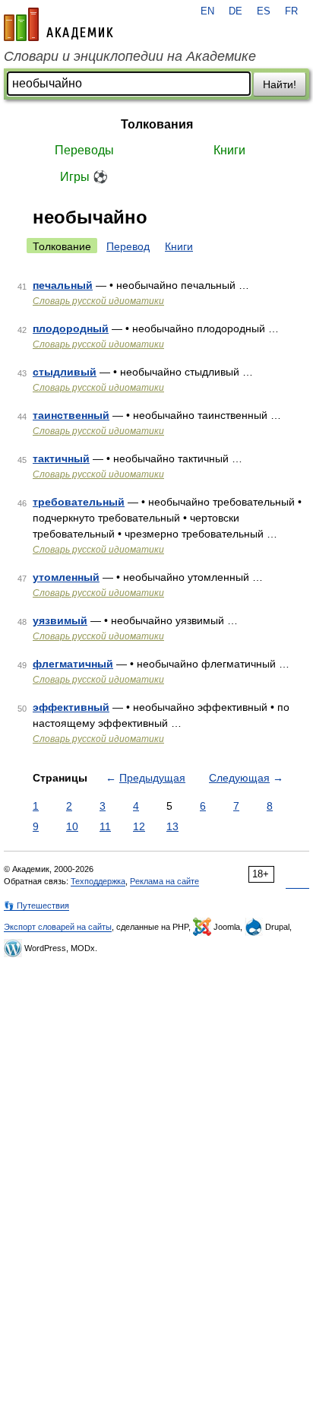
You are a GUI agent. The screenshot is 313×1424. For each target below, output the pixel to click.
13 (172, 826)
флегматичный (73, 664)
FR (291, 11)
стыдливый (64, 372)
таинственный (71, 415)
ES (263, 11)
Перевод (128, 246)
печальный (63, 285)
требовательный (79, 502)
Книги (229, 150)
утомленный (66, 577)
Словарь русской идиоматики (98, 301)
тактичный (61, 458)
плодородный (71, 328)
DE (235, 11)
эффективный (71, 707)
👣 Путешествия (36, 905)
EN (207, 11)
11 (105, 826)
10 (72, 826)
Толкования (157, 124)
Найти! (279, 84)
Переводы (84, 150)
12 (139, 826)
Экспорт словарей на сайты (58, 926)
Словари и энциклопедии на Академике (130, 56)
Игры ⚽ (84, 176)
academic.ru (58, 24)
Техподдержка (98, 881)
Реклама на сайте (164, 881)
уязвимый (60, 620)
